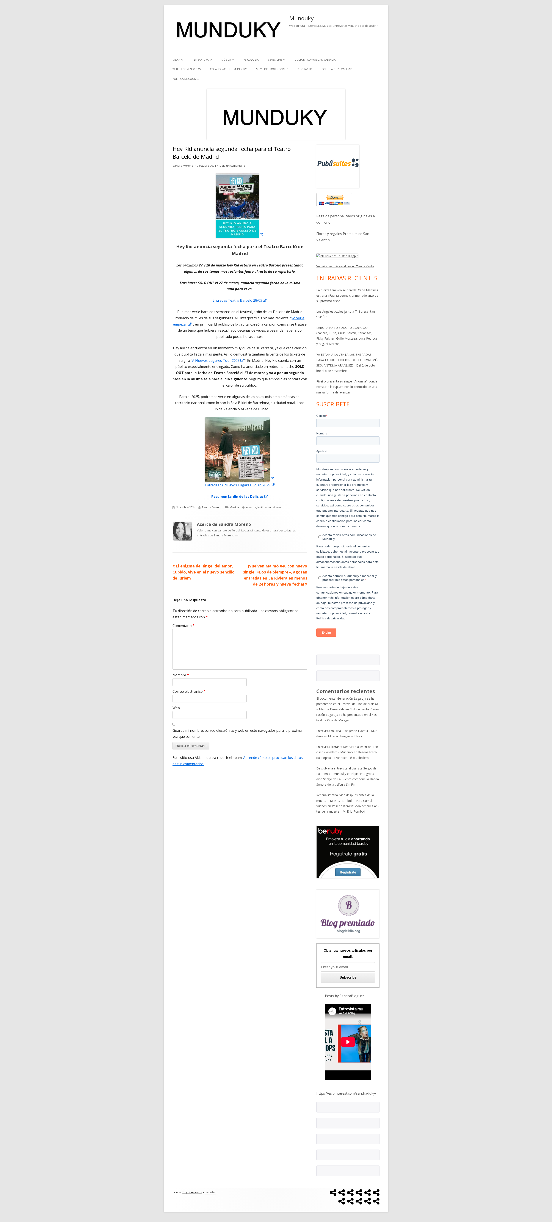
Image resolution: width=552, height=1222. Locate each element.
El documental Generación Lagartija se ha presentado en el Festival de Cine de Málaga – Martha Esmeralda (347, 703)
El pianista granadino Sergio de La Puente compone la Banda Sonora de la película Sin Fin (347, 779)
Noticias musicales (269, 507)
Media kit (178, 59)
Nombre (180, 675)
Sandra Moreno (182, 166)
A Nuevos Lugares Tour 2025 (218, 360)
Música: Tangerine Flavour (346, 736)
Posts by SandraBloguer (344, 995)
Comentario (183, 625)
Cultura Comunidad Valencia (315, 59)
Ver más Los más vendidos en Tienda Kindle (345, 266)
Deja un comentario (232, 166)
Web (176, 707)
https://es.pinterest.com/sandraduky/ (346, 1093)
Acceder (210, 1192)
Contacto (305, 69)
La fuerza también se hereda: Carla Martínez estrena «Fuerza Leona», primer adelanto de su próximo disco (347, 295)
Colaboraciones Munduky (228, 69)
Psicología (251, 59)
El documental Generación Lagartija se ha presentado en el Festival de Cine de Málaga (347, 714)
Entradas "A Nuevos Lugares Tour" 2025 (240, 485)
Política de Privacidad (337, 69)
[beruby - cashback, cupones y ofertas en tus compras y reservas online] (348, 851)
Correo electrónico (188, 691)
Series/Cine (275, 59)
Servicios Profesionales (272, 69)
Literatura (201, 59)
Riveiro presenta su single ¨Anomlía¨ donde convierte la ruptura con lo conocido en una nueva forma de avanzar (346, 386)
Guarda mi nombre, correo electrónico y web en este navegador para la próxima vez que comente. (237, 733)
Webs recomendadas (186, 69)
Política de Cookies (185, 79)
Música (226, 59)
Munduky (301, 18)
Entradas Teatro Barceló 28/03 (240, 300)
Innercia (251, 507)
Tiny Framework (192, 1192)
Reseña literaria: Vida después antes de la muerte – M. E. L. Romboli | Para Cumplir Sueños (345, 800)
